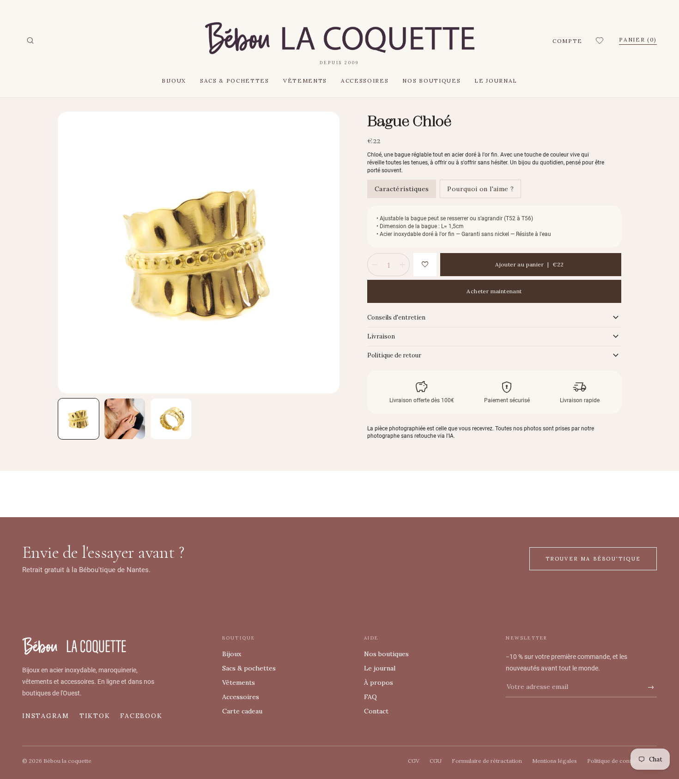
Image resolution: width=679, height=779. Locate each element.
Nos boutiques (431, 80)
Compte (567, 40)
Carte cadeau (242, 711)
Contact (376, 711)
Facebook (141, 716)
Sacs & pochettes (234, 80)
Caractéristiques (402, 189)
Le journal (495, 80)
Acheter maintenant (494, 291)
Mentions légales (554, 760)
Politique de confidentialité (622, 760)
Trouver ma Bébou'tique (593, 559)
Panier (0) (638, 39)
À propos (378, 682)
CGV (413, 760)
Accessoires (364, 80)
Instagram (45, 716)
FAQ (370, 697)
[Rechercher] (30, 40)
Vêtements (305, 80)
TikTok (94, 716)
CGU (436, 760)
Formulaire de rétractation (487, 760)
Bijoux (174, 80)
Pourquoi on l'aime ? (480, 189)
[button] (600, 40)
